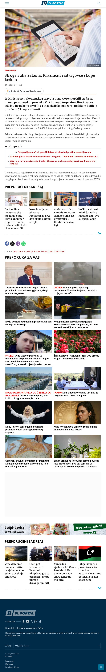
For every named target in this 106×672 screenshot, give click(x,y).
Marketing (9, 664)
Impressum (9, 661)
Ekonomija (10, 70)
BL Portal (8, 656)
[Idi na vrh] (101, 667)
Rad (51, 251)
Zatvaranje (59, 251)
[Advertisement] (55, 494)
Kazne (37, 251)
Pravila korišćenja (12, 667)
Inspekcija (28, 251)
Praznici (44, 251)
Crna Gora (18, 251)
